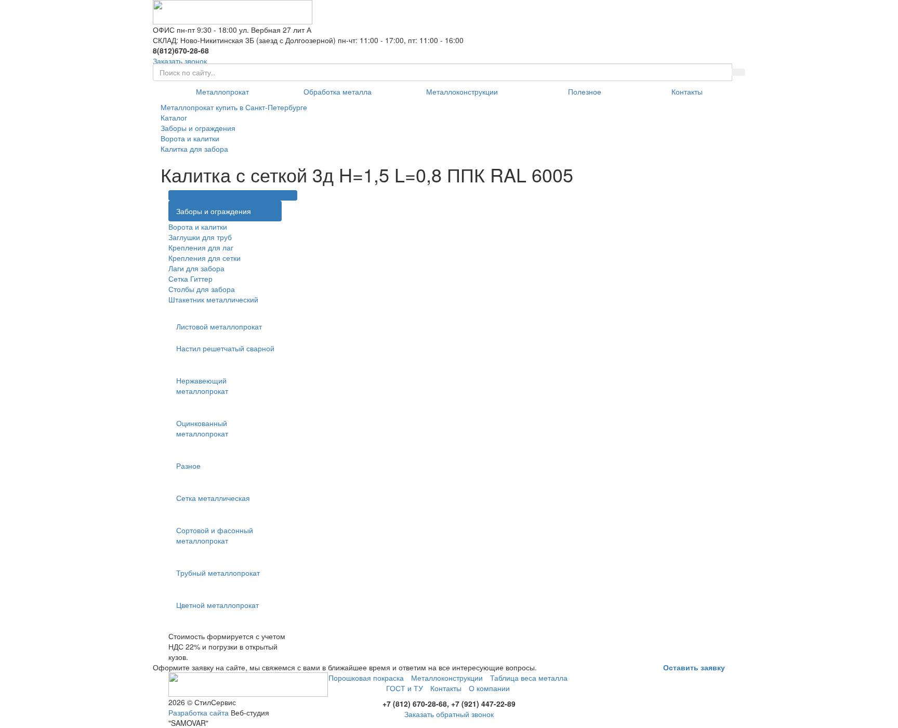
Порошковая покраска (366, 677)
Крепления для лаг (200, 247)
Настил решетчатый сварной (225, 348)
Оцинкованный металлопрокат (202, 428)
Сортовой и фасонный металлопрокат (214, 535)
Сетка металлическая (213, 498)
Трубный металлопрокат (218, 572)
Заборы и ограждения (213, 211)
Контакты (687, 91)
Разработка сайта (198, 712)
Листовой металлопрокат (219, 326)
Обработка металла (337, 91)
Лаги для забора (196, 268)
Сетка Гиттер (190, 278)
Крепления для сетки (204, 258)
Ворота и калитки (197, 226)
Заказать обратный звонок (449, 714)
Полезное (584, 91)
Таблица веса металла (528, 677)
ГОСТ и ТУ (404, 688)
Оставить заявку (694, 667)
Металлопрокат (222, 91)
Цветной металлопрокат (217, 605)
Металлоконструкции (462, 91)
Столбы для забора (201, 289)
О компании (489, 688)
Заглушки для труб (200, 237)
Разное (188, 465)
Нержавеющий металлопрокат (202, 385)
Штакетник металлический (213, 299)
